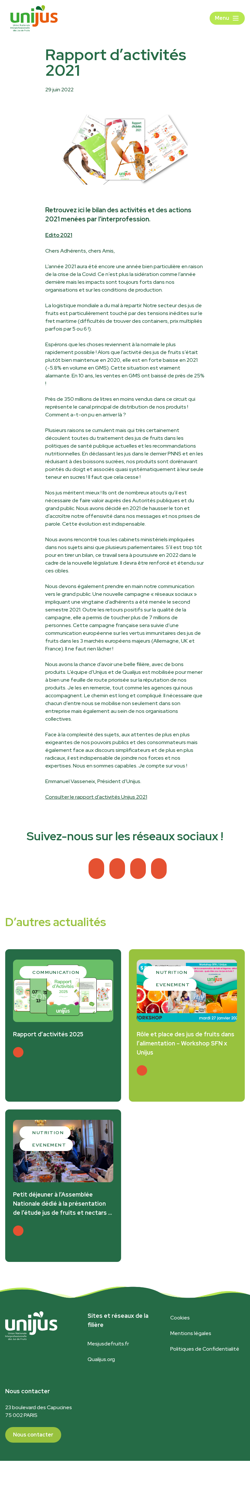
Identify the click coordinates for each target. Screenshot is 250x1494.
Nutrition (172, 972)
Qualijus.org (101, 1359)
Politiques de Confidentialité (204, 1348)
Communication (55, 972)
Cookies (180, 1317)
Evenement (173, 985)
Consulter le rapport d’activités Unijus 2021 (96, 796)
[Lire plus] (18, 1052)
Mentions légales (190, 1333)
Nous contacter (33, 1434)
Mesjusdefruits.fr (108, 1343)
